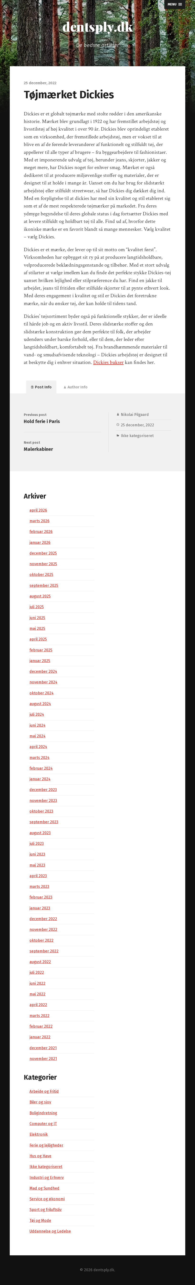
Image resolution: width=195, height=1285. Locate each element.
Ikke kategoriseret (137, 435)
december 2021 (43, 1048)
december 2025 (43, 553)
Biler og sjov (40, 1102)
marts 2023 (39, 886)
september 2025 (43, 585)
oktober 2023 (41, 811)
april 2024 (38, 746)
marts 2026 (39, 521)
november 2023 (43, 800)
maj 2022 (37, 994)
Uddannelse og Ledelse (50, 1231)
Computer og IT (43, 1123)
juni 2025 (37, 618)
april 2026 (38, 510)
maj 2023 (37, 865)
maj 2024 (37, 736)
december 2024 (43, 671)
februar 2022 (41, 1026)
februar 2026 (41, 531)
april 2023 (38, 876)
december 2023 (43, 789)
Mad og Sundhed (44, 1188)
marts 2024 (39, 757)
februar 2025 (40, 650)
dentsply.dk (97, 26)
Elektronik (38, 1134)
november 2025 (43, 564)
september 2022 (43, 951)
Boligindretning (43, 1113)
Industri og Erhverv (46, 1177)
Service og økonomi (47, 1199)
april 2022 (38, 1005)
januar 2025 (39, 661)
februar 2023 (40, 897)
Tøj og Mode (40, 1220)
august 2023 (40, 833)
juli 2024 (36, 714)
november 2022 (43, 929)
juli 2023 (36, 843)
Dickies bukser (108, 362)
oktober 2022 (41, 940)
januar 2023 (39, 908)
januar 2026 (39, 542)
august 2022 (40, 962)
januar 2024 (39, 779)
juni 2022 (37, 983)
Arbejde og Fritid (44, 1091)
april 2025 (38, 639)
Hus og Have (40, 1156)
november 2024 (43, 682)
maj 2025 (37, 628)
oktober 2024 (41, 693)
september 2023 (43, 822)
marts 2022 (39, 1015)
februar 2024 (41, 768)
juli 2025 (36, 607)
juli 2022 (36, 972)
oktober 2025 (41, 574)
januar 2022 (39, 1037)
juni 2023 (37, 854)
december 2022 (43, 919)
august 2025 (40, 596)
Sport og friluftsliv (45, 1209)
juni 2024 (37, 725)
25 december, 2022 (137, 425)
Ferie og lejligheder (46, 1145)
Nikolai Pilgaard (135, 414)
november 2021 (43, 1058)
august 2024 (40, 703)
